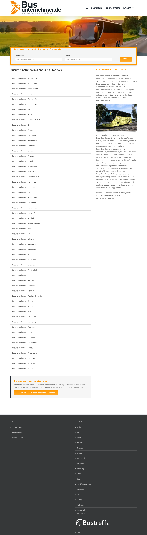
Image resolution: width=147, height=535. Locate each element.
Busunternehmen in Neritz (22, 254)
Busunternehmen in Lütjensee (23, 239)
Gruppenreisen (17, 427)
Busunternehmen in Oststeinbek (24, 270)
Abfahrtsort (19, 55)
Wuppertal (81, 510)
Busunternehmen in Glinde (22, 151)
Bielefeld (80, 442)
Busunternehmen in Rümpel (23, 306)
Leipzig (79, 499)
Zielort (67, 55)
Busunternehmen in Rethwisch (24, 301)
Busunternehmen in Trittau (22, 348)
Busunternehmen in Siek (21, 311)
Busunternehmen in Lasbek (22, 234)
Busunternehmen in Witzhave (23, 363)
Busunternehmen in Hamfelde (23, 187)
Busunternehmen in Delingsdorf (24, 135)
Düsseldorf (81, 463)
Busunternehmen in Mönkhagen (24, 249)
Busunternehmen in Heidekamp (24, 197)
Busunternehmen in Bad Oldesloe (25, 88)
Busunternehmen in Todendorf (24, 332)
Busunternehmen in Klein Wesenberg (26, 223)
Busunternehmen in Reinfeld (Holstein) (27, 296)
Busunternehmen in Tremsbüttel (24, 342)
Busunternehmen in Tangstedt (24, 327)
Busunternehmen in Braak (22, 125)
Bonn (79, 437)
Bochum (80, 432)
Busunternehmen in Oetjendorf (24, 265)
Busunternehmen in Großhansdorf (25, 177)
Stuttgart (80, 505)
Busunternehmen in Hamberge (24, 182)
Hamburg (80, 489)
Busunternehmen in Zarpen (23, 368)
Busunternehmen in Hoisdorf (23, 213)
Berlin (79, 427)
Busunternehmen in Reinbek (23, 291)
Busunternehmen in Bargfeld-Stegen (26, 99)
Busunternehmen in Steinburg (24, 322)
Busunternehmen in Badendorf (24, 94)
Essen (79, 479)
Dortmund (81, 458)
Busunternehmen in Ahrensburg (24, 78)
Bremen (80, 448)
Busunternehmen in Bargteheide (24, 104)
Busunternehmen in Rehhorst (23, 285)
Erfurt (79, 474)
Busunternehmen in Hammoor (24, 192)
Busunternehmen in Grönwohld (24, 166)
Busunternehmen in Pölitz (22, 275)
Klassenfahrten (17, 432)
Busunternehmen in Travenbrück (25, 337)
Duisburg (80, 468)
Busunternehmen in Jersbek (23, 218)
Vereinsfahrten (17, 437)
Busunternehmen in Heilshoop (24, 202)
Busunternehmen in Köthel (22, 228)
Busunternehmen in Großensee (24, 171)
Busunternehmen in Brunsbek (23, 130)
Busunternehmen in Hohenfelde (24, 208)
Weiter (125, 59)
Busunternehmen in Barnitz (22, 109)
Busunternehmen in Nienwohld (24, 259)
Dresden (80, 453)
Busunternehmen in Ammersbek (24, 83)
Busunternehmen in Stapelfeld (24, 316)
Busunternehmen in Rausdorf (23, 280)
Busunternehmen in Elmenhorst (24, 140)
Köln (78, 494)
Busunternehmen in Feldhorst (23, 145)
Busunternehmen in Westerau (23, 358)
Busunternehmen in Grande (23, 161)
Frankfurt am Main (84, 484)
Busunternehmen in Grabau (23, 156)
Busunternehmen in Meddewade (24, 244)
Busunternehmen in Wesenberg (24, 353)
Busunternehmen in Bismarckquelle (26, 120)
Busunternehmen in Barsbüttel (24, 114)
